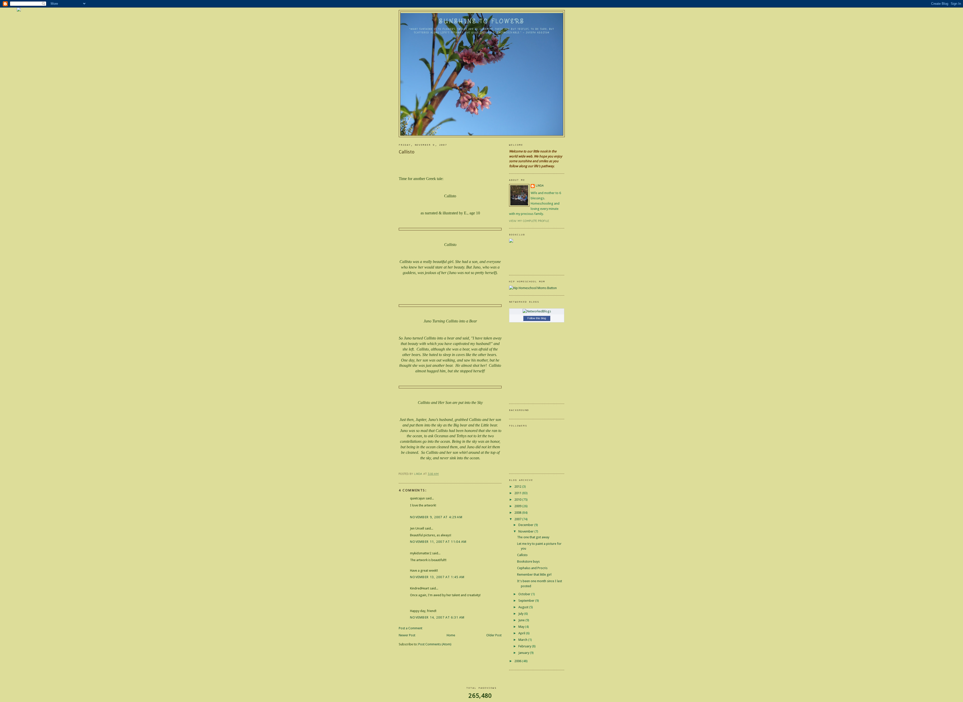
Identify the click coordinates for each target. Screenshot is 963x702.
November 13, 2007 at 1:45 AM (437, 577)
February (525, 646)
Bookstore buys (528, 561)
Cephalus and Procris (532, 568)
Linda (540, 186)
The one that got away (533, 537)
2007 (518, 519)
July (521, 614)
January (524, 653)
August (523, 607)
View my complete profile (529, 221)
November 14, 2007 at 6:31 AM (437, 617)
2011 (518, 493)
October (524, 594)
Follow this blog (536, 318)
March (523, 640)
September (526, 600)
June (521, 620)
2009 (518, 506)
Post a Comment (410, 628)
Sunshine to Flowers (482, 21)
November (526, 531)
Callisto (522, 555)
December (526, 525)
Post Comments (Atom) (434, 644)
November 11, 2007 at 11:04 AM (438, 542)
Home (451, 635)
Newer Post (407, 635)
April (522, 633)
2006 (518, 661)
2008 (518, 512)
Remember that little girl (534, 574)
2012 (518, 486)
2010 (518, 499)
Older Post (494, 635)
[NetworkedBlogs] (537, 311)
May (521, 627)
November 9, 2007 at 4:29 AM (436, 517)
